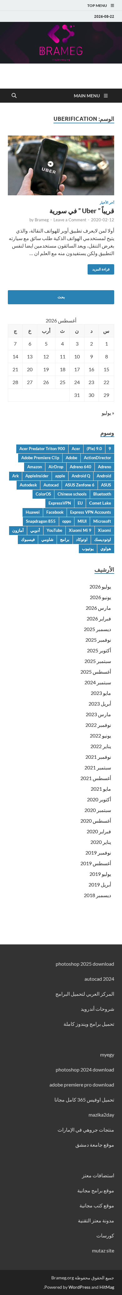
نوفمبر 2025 (98, 640)
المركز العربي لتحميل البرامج (84, 994)
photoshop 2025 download (85, 964)
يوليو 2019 (100, 874)
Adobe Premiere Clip (40, 457)
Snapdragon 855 (41, 521)
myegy (107, 1054)
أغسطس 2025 (95, 672)
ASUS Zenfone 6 (79, 484)
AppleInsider (36, 475)
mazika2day (101, 1115)
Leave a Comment (69, 219)
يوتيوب (88, 548)
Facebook (55, 512)
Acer (76, 448)
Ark (15, 475)
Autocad (50, 484)
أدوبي (35, 530)
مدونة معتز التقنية (96, 1220)
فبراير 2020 (99, 831)
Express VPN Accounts (90, 512)
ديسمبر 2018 (97, 895)
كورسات (105, 1235)
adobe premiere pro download (81, 1084)
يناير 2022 (100, 746)
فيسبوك (28, 539)
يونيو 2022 (100, 735)
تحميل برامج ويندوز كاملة (89, 1024)
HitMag (106, 1287)
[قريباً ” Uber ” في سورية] (61, 165)
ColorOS (43, 493)
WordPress (79, 1287)
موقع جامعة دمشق (94, 1145)
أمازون (18, 530)
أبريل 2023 (100, 704)
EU (80, 503)
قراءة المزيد (103, 267)
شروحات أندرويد (97, 1009)
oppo (66, 521)
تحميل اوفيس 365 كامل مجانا (84, 1099)
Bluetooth (102, 493)
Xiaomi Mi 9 (80, 530)
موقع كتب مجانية (96, 1205)
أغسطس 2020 (95, 821)
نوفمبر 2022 (98, 725)
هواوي (105, 548)
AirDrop (55, 466)
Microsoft (102, 521)
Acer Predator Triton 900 (42, 448)
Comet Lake (100, 503)
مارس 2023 (98, 714)
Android (104, 475)
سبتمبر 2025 (97, 661)
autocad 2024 (99, 979)
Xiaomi (104, 530)
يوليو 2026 (100, 586)
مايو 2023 (101, 693)
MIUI (82, 521)
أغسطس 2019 (95, 863)
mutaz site (103, 1250)
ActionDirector (97, 457)
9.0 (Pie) (94, 448)
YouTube (54, 530)
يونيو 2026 (100, 597)
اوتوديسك (102, 539)
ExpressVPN (59, 503)
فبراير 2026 (99, 618)
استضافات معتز (98, 1175)
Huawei (33, 512)
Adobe (71, 457)
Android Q (81, 475)
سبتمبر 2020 (97, 810)
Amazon (34, 466)
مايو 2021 (101, 789)
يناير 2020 (100, 842)
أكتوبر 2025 (99, 650)
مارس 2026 (98, 608)
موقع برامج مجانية (95, 1190)
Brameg (42, 219)
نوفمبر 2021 (98, 757)
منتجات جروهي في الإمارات (86, 1130)
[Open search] (14, 96)
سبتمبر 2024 (97, 682)
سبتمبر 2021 (97, 767)
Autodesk (28, 484)
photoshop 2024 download (85, 1069)
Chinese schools (72, 493)
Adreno (104, 466)
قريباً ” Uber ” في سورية (81, 210)
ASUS (106, 484)
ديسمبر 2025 (97, 629)
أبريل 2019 (100, 884)
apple (60, 475)
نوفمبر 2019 (98, 853)
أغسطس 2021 (95, 778)
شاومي (47, 539)
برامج (64, 539)
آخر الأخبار (107, 202)
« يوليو (108, 413)
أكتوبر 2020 (99, 799)
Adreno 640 (80, 466)
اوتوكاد (82, 539)
